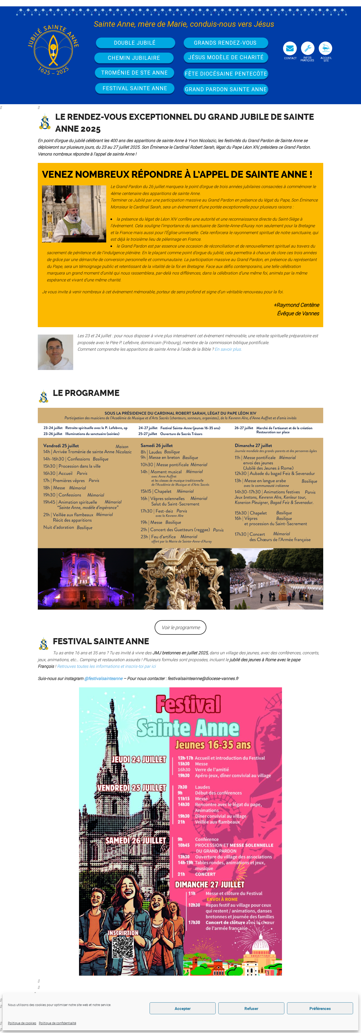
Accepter (183, 1008)
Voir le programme (180, 627)
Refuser (251, 1008)
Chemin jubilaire (134, 58)
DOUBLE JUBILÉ (135, 43)
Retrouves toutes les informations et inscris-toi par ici (106, 666)
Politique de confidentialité (57, 1023)
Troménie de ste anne (134, 73)
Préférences (320, 1008)
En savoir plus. (228, 349)
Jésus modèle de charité (226, 57)
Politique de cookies (22, 1023)
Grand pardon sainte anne (226, 89)
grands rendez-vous (226, 43)
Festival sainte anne (135, 88)
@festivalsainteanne (103, 678)
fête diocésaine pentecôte (226, 74)
